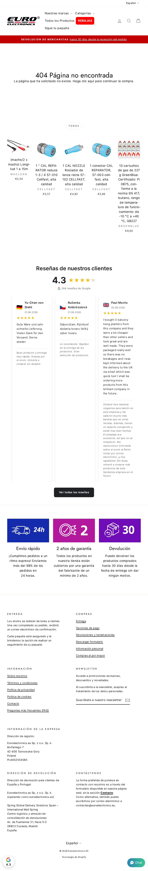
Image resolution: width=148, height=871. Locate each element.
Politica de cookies (19, 696)
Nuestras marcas (57, 13)
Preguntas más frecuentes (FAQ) (28, 710)
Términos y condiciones (22, 682)
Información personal (89, 648)
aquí (91, 81)
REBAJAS (85, 20)
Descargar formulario (89, 641)
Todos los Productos (60, 20)
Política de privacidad (21, 689)
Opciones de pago (88, 627)
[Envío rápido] (28, 530)
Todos (74, 125)
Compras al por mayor (90, 655)
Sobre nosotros (17, 675)
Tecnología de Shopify (74, 857)
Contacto (13, 703)
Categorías (83, 13)
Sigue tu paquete (57, 28)
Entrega (81, 621)
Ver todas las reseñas (74, 492)
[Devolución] (120, 530)
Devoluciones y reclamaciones (95, 634)
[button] (136, 862)
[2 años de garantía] (74, 530)
